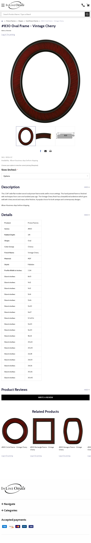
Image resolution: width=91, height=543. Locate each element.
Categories (10, 510)
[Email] (45, 151)
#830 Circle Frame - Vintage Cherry (14, 447)
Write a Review (6, 30)
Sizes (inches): (9, 169)
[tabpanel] (15, 442)
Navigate (9, 504)
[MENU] (3, 5)
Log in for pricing (8, 34)
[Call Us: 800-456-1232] (83, 5)
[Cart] (88, 5)
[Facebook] (40, 151)
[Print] (50, 151)
